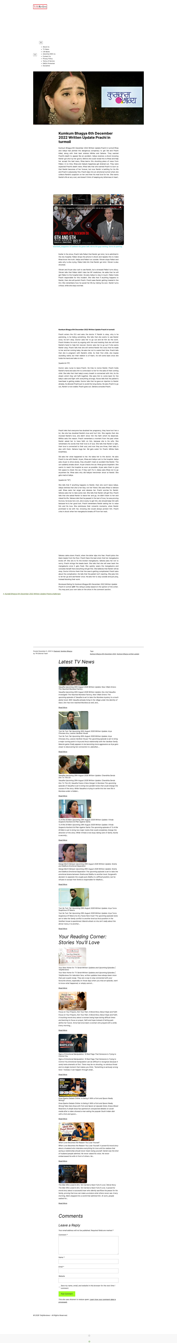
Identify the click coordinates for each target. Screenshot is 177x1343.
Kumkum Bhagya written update (128, 654)
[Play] (101, 199)
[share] (120, 207)
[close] (89, 1336)
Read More (63, 708)
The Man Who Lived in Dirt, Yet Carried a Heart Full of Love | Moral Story (87, 1185)
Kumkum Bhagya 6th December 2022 (103, 654)
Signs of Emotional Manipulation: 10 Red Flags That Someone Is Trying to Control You (87, 1055)
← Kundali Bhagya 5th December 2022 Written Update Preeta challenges (32, 594)
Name (62, 1257)
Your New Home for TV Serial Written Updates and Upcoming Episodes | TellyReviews (87, 969)
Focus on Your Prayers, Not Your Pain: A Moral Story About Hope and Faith (88, 1012)
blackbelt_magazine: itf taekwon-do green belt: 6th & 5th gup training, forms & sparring (88, 208)
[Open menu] (35, 54)
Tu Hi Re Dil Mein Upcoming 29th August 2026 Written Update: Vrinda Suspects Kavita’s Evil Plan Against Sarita (86, 821)
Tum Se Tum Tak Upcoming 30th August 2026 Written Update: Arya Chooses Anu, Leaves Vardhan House (85, 732)
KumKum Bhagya (66, 651)
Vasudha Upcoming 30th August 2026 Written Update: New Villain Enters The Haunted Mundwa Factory (87, 688)
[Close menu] (41, 42)
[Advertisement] (88, 25)
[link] (56, 208)
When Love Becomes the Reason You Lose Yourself (79, 1143)
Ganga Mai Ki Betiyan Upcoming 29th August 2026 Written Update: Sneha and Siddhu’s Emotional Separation (88, 865)
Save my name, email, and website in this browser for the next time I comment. (88, 1287)
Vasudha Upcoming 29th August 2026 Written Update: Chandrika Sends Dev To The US (87, 776)
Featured (57, 651)
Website (62, 1276)
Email (61, 1267)
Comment (63, 1235)
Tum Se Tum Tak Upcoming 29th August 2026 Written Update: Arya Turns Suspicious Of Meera (88, 909)
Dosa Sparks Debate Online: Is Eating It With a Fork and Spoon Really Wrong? (86, 1099)
